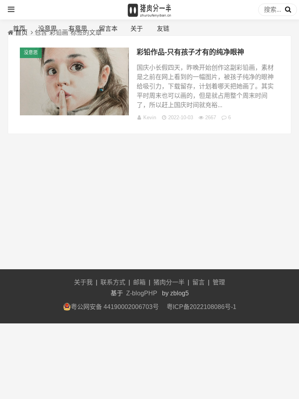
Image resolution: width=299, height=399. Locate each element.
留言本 (108, 28)
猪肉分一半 (169, 282)
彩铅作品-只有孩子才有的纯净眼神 (190, 52)
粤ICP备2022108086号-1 (201, 307)
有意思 (78, 28)
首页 (19, 28)
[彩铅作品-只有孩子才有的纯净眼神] (74, 113)
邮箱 (139, 282)
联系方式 (112, 282)
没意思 (47, 28)
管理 (219, 282)
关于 (136, 28)
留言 (198, 282)
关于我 (83, 282)
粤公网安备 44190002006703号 (115, 307)
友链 (163, 28)
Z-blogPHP (141, 293)
